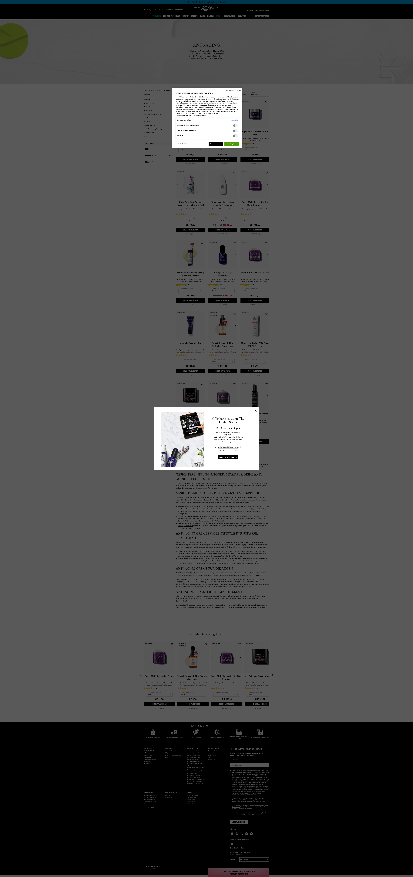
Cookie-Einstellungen (182, 144)
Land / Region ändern (228, 457)
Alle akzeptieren (232, 144)
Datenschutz (180, 115)
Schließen (256, 411)
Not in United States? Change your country (228, 447)
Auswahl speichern (215, 144)
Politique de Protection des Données (195, 115)
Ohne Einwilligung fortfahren (233, 90)
